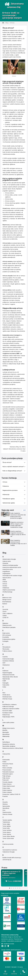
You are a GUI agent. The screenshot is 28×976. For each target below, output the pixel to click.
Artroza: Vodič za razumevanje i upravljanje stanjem (12, 15)
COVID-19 (5, 617)
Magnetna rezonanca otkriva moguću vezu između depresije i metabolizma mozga (16, 524)
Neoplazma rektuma (8, 744)
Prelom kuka (6, 788)
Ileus (3, 692)
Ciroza (4, 611)
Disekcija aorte (6, 625)
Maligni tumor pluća (8, 728)
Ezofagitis (5, 641)
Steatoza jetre (6, 812)
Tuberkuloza (6, 822)
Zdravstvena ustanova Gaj (16, 449)
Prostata (5, 796)
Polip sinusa (6, 778)
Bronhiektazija (6, 601)
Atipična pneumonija (8, 590)
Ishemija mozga (7, 699)
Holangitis (5, 683)
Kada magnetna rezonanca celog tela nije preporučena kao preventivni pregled (18, 515)
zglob (15, 134)
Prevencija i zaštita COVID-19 (11, 794)
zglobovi (11, 138)
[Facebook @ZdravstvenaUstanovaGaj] (2, 946)
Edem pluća (6, 633)
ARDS (4, 579)
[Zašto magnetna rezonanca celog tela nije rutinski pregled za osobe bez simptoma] (5, 514)
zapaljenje (6, 280)
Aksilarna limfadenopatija (10, 565)
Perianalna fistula (7, 764)
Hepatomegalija (7, 672)
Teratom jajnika (7, 820)
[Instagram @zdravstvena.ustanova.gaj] (5, 946)
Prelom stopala (7, 792)
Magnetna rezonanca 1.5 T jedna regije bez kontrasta (11, 873)
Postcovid (5, 780)
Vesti (24, 510)
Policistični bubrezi (8, 772)
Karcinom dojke (7, 710)
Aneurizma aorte (7, 569)
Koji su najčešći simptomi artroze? (13, 466)
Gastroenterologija (8, 659)
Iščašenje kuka (7, 697)
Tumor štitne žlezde (8, 836)
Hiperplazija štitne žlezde (10, 677)
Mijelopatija (5, 736)
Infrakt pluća (6, 695)
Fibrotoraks (5, 649)
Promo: (14, 881)
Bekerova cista (7, 597)
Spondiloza (5, 808)
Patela (4, 761)
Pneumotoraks (6, 770)
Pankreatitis (6, 759)
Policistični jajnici (7, 774)
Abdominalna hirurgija (9, 559)
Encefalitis (5, 637)
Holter (4, 687)
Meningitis (5, 732)
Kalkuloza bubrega (8, 706)
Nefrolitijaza (6, 742)
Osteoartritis (6, 754)
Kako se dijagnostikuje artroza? (12, 471)
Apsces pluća (6, 577)
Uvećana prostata (7, 844)
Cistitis (4, 615)
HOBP (4, 681)
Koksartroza (6, 715)
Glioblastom (6, 665)
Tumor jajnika (6, 826)
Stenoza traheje (7, 814)
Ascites (4, 585)
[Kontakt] (24, 971)
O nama (23, 451)
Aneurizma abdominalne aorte (11, 567)
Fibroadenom (6, 647)
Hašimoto (5, 670)
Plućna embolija (7, 768)
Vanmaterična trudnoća (9, 850)
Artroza (5, 30)
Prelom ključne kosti (8, 786)
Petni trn (5, 766)
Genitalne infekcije (8, 661)
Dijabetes (5, 623)
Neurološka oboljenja (8, 746)
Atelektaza (5, 588)
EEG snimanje (6, 635)
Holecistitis (5, 685)
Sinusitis (5, 802)
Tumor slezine (6, 834)
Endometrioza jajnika (8, 639)
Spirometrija (6, 806)
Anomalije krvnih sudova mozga (12, 575)
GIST (3, 663)
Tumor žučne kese (8, 838)
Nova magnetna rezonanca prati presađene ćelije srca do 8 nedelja (18, 543)
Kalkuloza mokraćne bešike (10, 708)
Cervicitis (5, 609)
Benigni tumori (6, 599)
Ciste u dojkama (7, 613)
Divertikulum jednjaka (8, 627)
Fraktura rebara (7, 651)
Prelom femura (6, 784)
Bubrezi (4, 603)
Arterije (4, 581)
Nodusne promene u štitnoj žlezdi (12, 748)
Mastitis (4, 730)
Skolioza (5, 804)
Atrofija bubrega (7, 592)
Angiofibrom (6, 571)
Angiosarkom (6, 573)
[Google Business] (8, 946)
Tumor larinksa (7, 830)
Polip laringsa (6, 776)
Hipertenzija (6, 679)
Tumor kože (6, 828)
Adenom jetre (6, 561)
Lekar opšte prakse (8, 722)
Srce (3, 810)
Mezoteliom (6, 734)
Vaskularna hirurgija (8, 852)
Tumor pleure (6, 832)
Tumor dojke (6, 824)
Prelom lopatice (7, 790)
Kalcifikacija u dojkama (9, 704)
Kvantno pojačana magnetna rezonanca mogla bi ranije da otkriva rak (18, 534)
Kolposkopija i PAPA (8, 717)
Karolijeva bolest (7, 712)
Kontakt (14, 967)
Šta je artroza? (7, 462)
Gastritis (5, 657)
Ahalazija (5, 563)
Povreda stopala (7, 782)
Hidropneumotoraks (8, 674)
